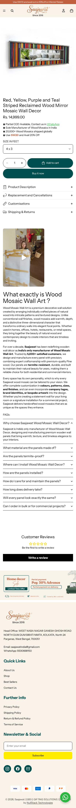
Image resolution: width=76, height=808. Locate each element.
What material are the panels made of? (29, 448)
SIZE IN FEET (11, 141)
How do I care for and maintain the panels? (32, 481)
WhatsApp (53, 124)
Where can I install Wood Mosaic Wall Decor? (34, 464)
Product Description (22, 187)
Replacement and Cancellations (30, 195)
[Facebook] (17, 768)
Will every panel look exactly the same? (29, 498)
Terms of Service (13, 724)
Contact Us (10, 687)
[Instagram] (7, 768)
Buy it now (38, 173)
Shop (7, 675)
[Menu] (4, 10)
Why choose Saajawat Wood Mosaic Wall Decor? (36, 423)
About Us (9, 670)
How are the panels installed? (23, 473)
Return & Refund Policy (17, 718)
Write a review (38, 558)
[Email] (28, 768)
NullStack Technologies (40, 802)
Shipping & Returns (21, 212)
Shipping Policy (12, 712)
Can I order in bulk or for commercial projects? (34, 506)
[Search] (12, 11)
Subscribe (38, 755)
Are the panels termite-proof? (23, 456)
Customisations (19, 203)
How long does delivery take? (22, 489)
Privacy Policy (11, 706)
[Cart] (72, 11)
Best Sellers (10, 681)
